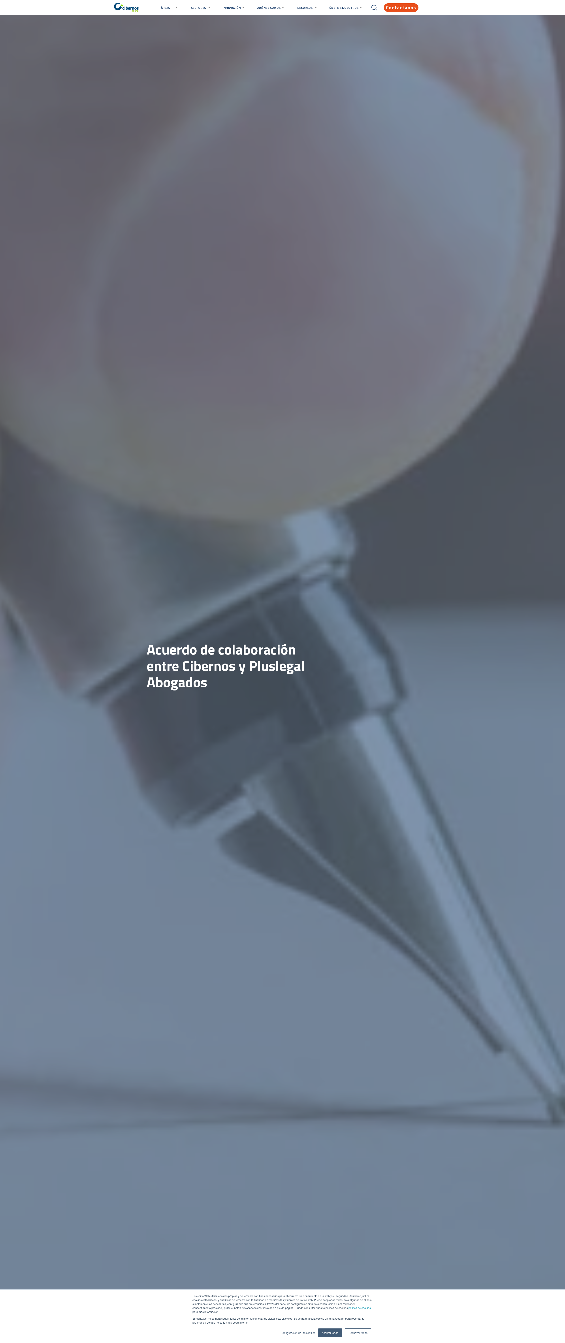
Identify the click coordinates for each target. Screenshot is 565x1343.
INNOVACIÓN (232, 7)
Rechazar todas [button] (357, 1333)
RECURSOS (305, 7)
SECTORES (198, 7)
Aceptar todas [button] (330, 1333)
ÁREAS (165, 7)
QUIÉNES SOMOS (269, 7)
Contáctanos (401, 7)
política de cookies (359, 1308)
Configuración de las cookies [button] (298, 1333)
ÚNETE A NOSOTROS (343, 7)
